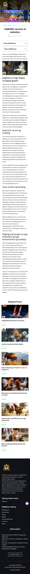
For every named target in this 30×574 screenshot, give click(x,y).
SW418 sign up (5, 510)
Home (5, 25)
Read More (4, 324)
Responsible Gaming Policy (18, 567)
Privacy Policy (8, 567)
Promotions (5, 521)
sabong (9, 25)
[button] (27, 5)
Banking (4, 517)
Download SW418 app (7, 519)
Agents (3, 523)
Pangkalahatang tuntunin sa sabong (13, 320)
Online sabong (5, 512)
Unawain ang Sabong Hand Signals (12, 344)
